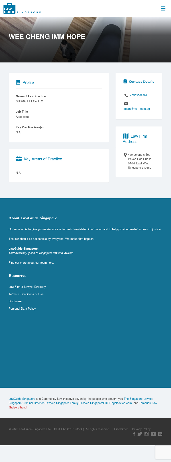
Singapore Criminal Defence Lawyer (31, 403)
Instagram (147, 434)
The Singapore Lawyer (138, 398)
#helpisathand (17, 407)
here (50, 262)
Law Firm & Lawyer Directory (27, 286)
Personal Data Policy (22, 308)
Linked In (160, 434)
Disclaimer (15, 301)
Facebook (134, 434)
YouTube (153, 434)
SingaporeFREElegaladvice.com (111, 403)
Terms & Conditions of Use (26, 294)
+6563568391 (138, 95)
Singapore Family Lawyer (72, 403)
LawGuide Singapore (22, 398)
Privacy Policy (141, 429)
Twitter (139, 434)
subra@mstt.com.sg (137, 108)
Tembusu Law (148, 403)
